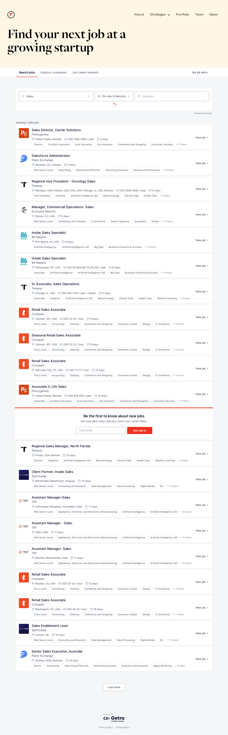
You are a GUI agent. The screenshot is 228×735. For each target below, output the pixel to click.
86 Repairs (39, 237)
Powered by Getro (203, 113)
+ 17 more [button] (181, 144)
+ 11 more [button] (167, 221)
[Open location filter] (204, 96)
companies (53, 72)
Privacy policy (106, 727)
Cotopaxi (38, 314)
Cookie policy (122, 727)
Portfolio (182, 14)
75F (34, 502)
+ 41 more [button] (186, 511)
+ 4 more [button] (185, 298)
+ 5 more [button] (165, 195)
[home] (11, 14)
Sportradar (39, 476)
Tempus (37, 185)
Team (199, 14)
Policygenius (40, 134)
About (139, 14)
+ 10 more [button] (168, 170)
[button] (158, 15)
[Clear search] (89, 96)
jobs (27, 72)
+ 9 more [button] (180, 665)
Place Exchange (42, 160)
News (213, 14)
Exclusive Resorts (44, 211)
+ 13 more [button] (150, 247)
